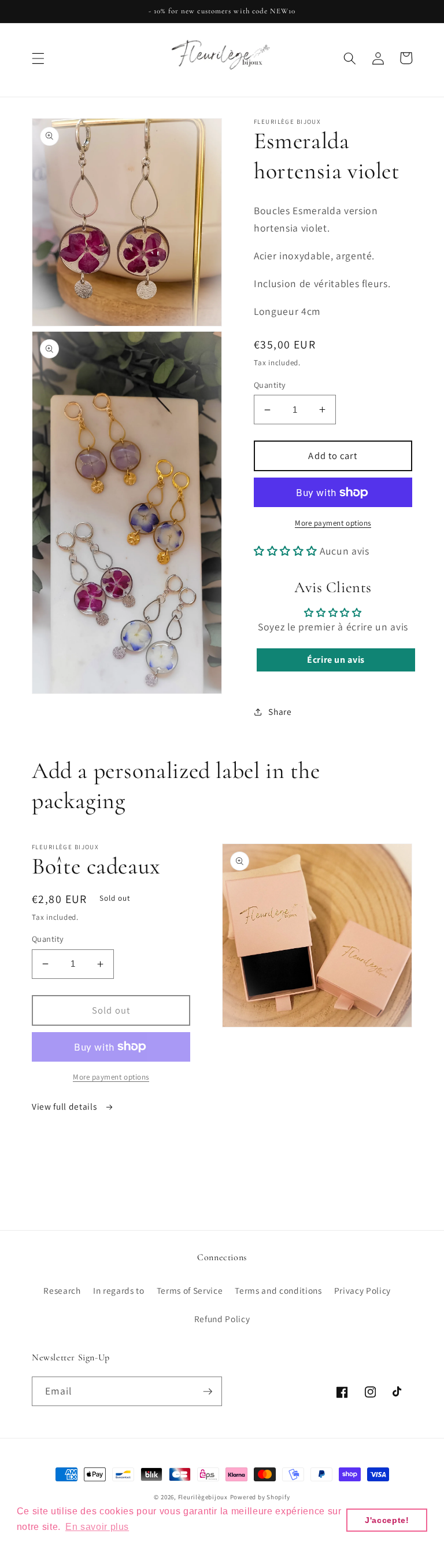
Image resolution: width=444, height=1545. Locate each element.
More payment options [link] (111, 1077)
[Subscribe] (207, 1392)
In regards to (119, 1290)
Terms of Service (190, 1290)
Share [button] (279, 711)
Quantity (270, 384)
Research (61, 1290)
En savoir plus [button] (97, 1527)
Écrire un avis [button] (336, 660)
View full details (65, 1106)
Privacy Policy (362, 1290)
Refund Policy (222, 1318)
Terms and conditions (278, 1290)
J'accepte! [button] (387, 1520)
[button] (38, 58)
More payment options (333, 523)
